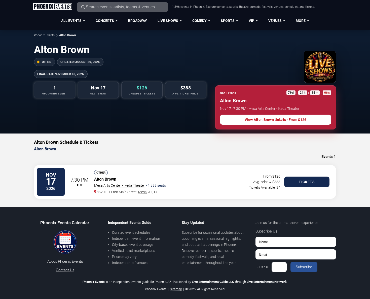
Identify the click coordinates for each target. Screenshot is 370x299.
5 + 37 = (261, 267)
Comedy (199, 21)
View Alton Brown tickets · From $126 (275, 120)
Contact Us (65, 270)
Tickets (307, 182)
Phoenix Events (44, 35)
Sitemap (176, 289)
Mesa (142, 192)
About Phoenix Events (65, 261)
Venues (275, 21)
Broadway (137, 21)
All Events (71, 21)
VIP (251, 21)
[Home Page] (52, 7)
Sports (228, 21)
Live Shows (168, 21)
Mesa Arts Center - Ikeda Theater (119, 185)
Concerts (105, 21)
